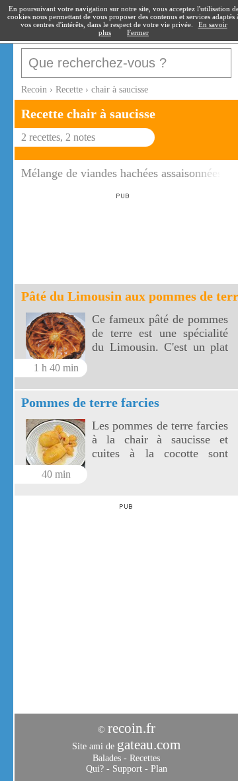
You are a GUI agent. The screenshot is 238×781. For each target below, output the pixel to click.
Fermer (138, 32)
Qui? (95, 769)
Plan (159, 769)
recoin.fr (131, 728)
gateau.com (148, 745)
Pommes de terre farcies (90, 402)
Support (127, 769)
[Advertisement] (120, 235)
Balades (107, 758)
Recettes (145, 758)
